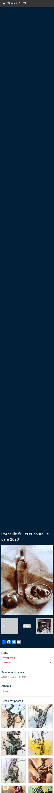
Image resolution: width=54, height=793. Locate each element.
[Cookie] (5, 787)
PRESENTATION (9, 658)
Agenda (6, 691)
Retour (27, 626)
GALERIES (7, 663)
